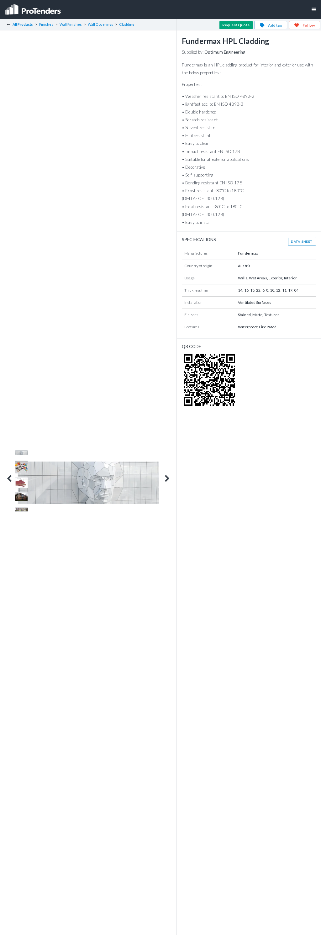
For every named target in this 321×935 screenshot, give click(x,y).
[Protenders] (33, 7)
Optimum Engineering (224, 52)
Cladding (126, 24)
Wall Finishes (71, 24)
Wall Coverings (100, 24)
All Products (23, 24)
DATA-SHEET (302, 241)
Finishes (46, 24)
